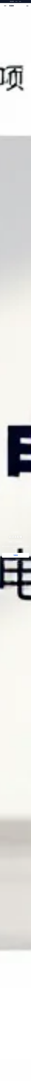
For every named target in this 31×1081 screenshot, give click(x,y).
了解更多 (15, 555)
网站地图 (12, 1)
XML (20, 1)
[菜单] (27, 6)
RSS (16, 1)
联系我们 (15, 561)
